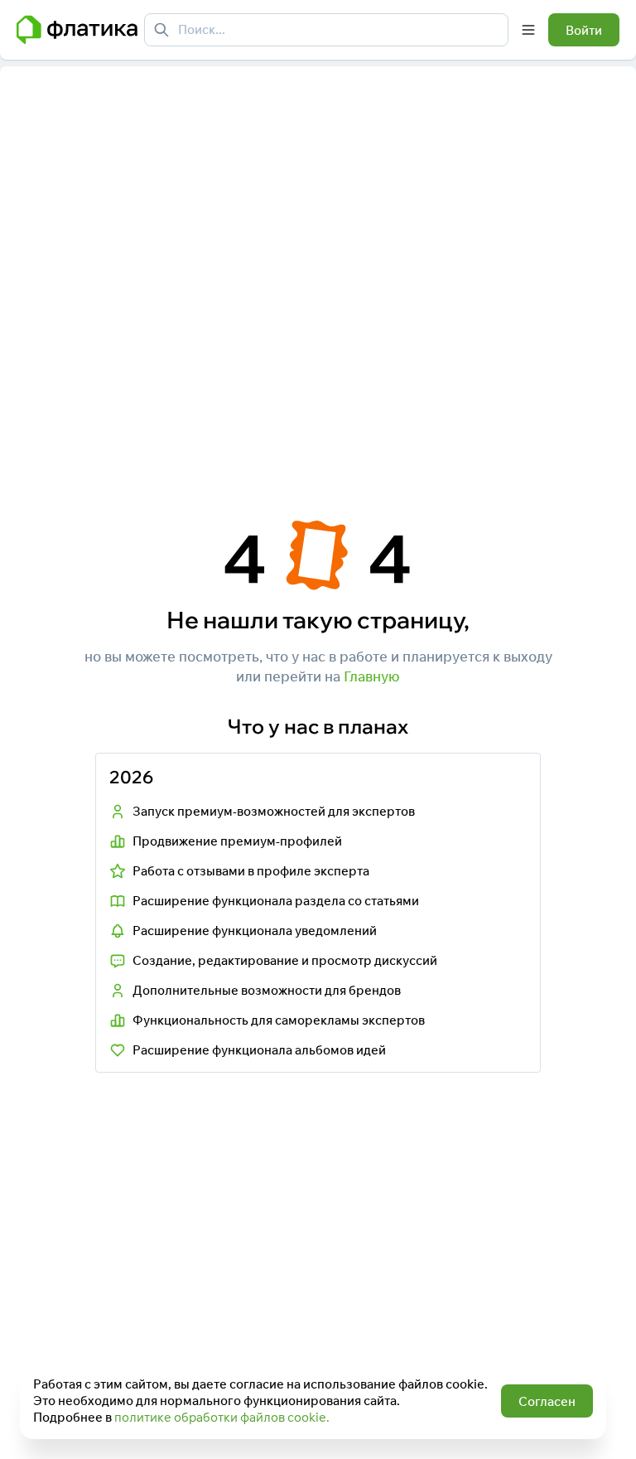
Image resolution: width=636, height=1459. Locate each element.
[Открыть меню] (528, 30)
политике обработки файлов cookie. (222, 1417)
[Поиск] (161, 30)
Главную (372, 676)
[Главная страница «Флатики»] (77, 29)
